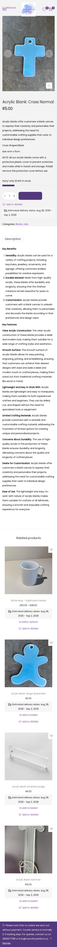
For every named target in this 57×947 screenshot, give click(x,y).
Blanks (19, 224)
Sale (26, 224)
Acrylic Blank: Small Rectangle (28, 786)
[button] (12, 204)
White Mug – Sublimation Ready (28, 600)
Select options (30, 621)
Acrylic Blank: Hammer (28, 879)
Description (13, 239)
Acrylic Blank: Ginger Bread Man (28, 693)
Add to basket (30, 195)
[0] (44, 9)
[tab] (28, 239)
